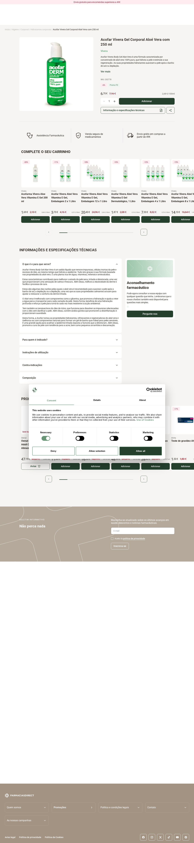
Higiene (15, 29)
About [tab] (142, 400)
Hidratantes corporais (40, 29)
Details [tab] (97, 400)
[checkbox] (112, 538)
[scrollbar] (96, 232)
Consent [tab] (51, 400)
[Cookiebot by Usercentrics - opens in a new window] (148, 390)
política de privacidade (134, 538)
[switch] (80, 438)
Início (7, 29)
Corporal (24, 29)
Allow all (140, 451)
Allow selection (97, 451)
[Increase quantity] (114, 101)
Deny (53, 451)
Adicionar (35, 219)
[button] (73, 807)
